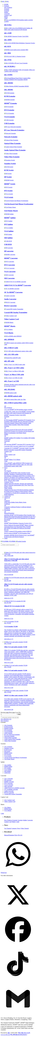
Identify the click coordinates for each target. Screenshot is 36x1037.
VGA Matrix (7, 810)
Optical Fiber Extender (10, 737)
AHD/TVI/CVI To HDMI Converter (14, 788)
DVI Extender (8, 730)
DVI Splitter (7, 768)
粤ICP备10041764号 (24, 1033)
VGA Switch (7, 756)
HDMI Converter (9, 781)
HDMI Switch (8, 753)
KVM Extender (8, 727)
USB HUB (7, 772)
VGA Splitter (8, 769)
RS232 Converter (9, 792)
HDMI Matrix (8, 809)
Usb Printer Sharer (9, 759)
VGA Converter (8, 785)
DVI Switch (7, 754)
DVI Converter (8, 783)
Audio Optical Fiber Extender (12, 739)
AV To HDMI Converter (11, 789)
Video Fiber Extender (10, 741)
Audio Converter (9, 791)
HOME (6, 4)
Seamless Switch (8, 748)
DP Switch (7, 751)
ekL (9, 1033)
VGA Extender (8, 731)
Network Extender (9, 736)
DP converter (7, 780)
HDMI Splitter (8, 766)
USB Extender (8, 733)
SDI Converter (8, 786)
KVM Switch (8, 749)
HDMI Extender (8, 728)
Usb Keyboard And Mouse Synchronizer (15, 757)
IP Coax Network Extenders (12, 734)
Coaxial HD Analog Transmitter (13, 794)
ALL (8, 725)
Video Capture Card (9, 801)
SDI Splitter (7, 771)
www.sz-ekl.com (5, 1034)
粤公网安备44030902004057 (18, 1034)
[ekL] (18, 1)
